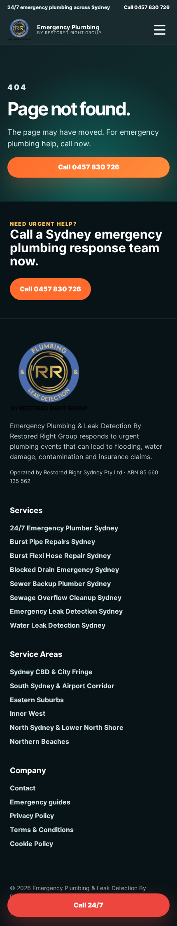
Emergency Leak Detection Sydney (66, 611)
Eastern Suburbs (37, 700)
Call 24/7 (88, 905)
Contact (22, 788)
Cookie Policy (31, 843)
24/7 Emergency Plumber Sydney (64, 528)
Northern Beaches (39, 741)
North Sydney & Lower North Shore (66, 727)
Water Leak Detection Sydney (57, 625)
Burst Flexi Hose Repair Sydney (60, 555)
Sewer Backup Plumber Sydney (60, 583)
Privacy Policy (32, 815)
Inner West (27, 713)
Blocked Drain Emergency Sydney (64, 569)
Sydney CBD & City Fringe (51, 672)
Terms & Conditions (42, 829)
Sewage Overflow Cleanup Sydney (65, 597)
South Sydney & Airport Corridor (62, 686)
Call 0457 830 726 (147, 7)
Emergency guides (40, 802)
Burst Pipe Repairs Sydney (52, 541)
